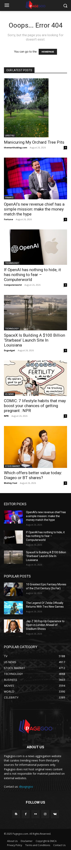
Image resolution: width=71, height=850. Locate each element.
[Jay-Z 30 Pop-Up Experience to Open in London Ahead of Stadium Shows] (13, 626)
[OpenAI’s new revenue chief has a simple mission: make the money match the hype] (35, 178)
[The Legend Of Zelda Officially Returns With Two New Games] (13, 607)
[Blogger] (16, 814)
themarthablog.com (15, 147)
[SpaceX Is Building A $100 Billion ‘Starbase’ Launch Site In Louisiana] (35, 312)
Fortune (8, 219)
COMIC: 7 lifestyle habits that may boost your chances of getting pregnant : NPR (35, 405)
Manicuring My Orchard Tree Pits (34, 142)
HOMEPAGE (48, 51)
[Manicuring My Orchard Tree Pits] (35, 107)
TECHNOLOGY (12, 263)
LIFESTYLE (9, 135)
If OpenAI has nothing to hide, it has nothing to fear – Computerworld (32, 274)
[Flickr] (35, 814)
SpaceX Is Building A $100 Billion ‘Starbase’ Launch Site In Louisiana (34, 340)
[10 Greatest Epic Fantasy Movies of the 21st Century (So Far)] (13, 589)
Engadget (9, 350)
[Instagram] (45, 814)
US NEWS (9, 394)
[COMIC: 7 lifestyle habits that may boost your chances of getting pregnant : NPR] (35, 378)
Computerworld (13, 284)
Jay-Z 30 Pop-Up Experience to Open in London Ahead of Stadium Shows (45, 625)
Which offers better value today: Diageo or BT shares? (33, 475)
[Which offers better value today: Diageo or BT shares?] (35, 447)
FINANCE (9, 197)
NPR (6, 415)
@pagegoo (26, 786)
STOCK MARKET (12, 466)
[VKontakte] (55, 814)
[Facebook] (26, 814)
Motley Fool (10, 482)
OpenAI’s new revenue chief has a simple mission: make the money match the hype (34, 209)
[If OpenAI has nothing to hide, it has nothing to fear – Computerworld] (35, 247)
